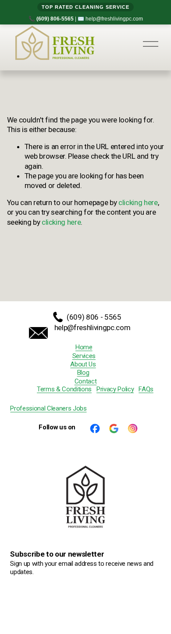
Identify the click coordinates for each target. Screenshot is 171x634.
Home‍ (84, 347)
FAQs (146, 389)
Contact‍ (86, 381)
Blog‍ (83, 372)
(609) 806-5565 (55, 19)
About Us (83, 364)
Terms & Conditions (64, 389)
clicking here (138, 202)
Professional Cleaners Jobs (48, 408)
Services (84, 356)
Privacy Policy (115, 389)
